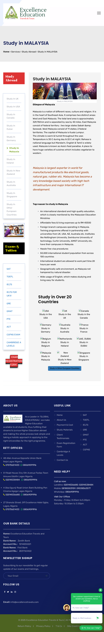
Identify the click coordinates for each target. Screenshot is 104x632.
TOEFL (10, 276)
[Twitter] (8, 592)
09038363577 (84, 488)
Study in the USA (45, 316)
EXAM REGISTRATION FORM (14, 361)
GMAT (9, 311)
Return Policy (24, 626)
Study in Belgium (45, 344)
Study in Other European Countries (64, 368)
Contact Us (62, 460)
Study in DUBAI (83, 344)
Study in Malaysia (45, 358)
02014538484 (12, 479)
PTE (9, 319)
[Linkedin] (11, 592)
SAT (9, 269)
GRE (9, 303)
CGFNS (86, 449)
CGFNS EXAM (13, 334)
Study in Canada (11, 116)
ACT (9, 326)
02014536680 (13, 494)
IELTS (9, 284)
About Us (61, 420)
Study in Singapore (12, 195)
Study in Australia (11, 184)
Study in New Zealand (13, 172)
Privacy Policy (43, 626)
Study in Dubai (11, 127)
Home (60, 415)
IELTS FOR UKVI (12, 294)
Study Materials (65, 429)
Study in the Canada (84, 316)
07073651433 (12, 465)
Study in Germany (11, 139)
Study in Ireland (11, 161)
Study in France (83, 330)
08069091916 (29, 465)
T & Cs (59, 626)
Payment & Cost (65, 425)
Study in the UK (64, 316)
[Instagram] (14, 592)
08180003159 (68, 488)
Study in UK (13, 98)
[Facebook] (4, 592)
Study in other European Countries (12, 209)
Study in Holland (64, 344)
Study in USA (13, 106)
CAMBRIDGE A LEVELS (14, 344)
